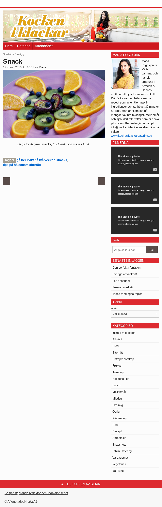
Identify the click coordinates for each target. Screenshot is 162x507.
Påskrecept (119, 418)
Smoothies (119, 437)
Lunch (116, 385)
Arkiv (114, 308)
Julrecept (118, 372)
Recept (117, 431)
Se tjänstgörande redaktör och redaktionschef (36, 493)
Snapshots (119, 444)
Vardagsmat (120, 457)
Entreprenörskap (123, 359)
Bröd (115, 346)
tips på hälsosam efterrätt (22, 164)
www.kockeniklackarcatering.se (131, 135)
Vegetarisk (119, 464)
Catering (23, 46)
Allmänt (117, 339)
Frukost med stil (122, 287)
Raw (115, 424)
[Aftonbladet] (18, 4)
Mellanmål (119, 391)
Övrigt (116, 411)
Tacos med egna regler (127, 293)
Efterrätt (117, 352)
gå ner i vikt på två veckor (36, 160)
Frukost (117, 365)
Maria (42, 67)
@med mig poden (123, 332)
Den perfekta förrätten (126, 267)
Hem (9, 46)
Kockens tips (120, 378)
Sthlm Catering (122, 451)
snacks (61, 160)
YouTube (118, 470)
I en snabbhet (121, 280)
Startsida (8, 54)
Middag (117, 398)
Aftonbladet (44, 46)
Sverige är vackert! (124, 274)
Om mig (117, 405)
